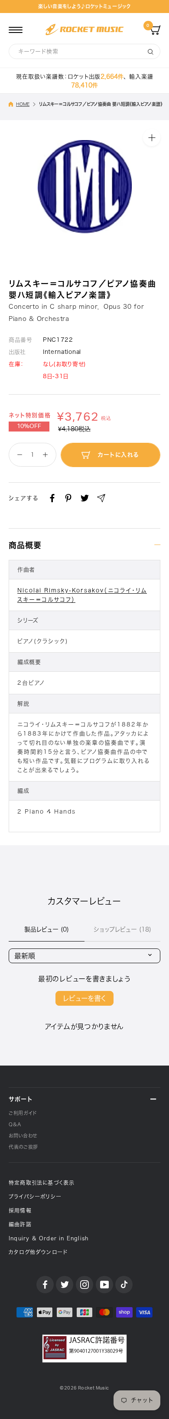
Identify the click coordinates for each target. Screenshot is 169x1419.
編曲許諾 (20, 1224)
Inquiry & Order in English (48, 1238)
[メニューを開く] (16, 29)
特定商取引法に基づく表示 (42, 1182)
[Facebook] (52, 498)
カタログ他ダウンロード (38, 1252)
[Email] (101, 498)
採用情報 (20, 1210)
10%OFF (29, 426)
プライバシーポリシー (35, 1196)
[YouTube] (104, 1284)
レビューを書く (84, 998)
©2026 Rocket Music (84, 1388)
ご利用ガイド (23, 1113)
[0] (155, 29)
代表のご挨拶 (23, 1146)
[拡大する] (151, 137)
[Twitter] (85, 498)
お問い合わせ (23, 1135)
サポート (20, 1099)
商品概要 (25, 545)
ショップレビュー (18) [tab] (122, 929)
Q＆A (15, 1124)
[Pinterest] (68, 498)
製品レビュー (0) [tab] (46, 929)
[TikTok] (124, 1284)
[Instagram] (84, 1284)
